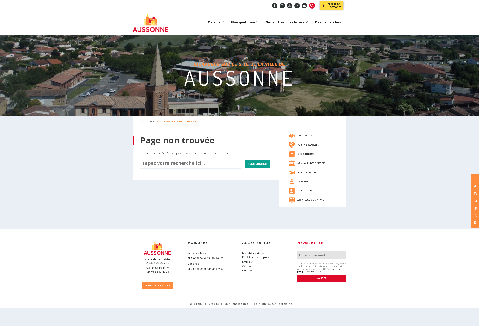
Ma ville (214, 25)
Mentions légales (236, 303)
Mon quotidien (243, 25)
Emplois (247, 261)
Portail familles (308, 144)
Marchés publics (253, 253)
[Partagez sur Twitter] (475, 186)
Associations (306, 135)
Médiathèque (305, 154)
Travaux (302, 181)
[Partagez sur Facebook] (475, 179)
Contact (247, 266)
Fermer (333, 49)
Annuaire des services (311, 163)
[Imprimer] (475, 194)
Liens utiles (304, 190)
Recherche (312, 6)
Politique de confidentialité (273, 303)
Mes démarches (328, 25)
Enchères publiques (255, 257)
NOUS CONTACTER (157, 285)
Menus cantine (307, 172)
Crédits (214, 303)
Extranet (248, 270)
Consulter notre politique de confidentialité (318, 270)
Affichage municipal (310, 199)
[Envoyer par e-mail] (475, 201)
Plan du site (195, 303)
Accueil (147, 121)
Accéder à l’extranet (334, 5)
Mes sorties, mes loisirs (285, 25)
